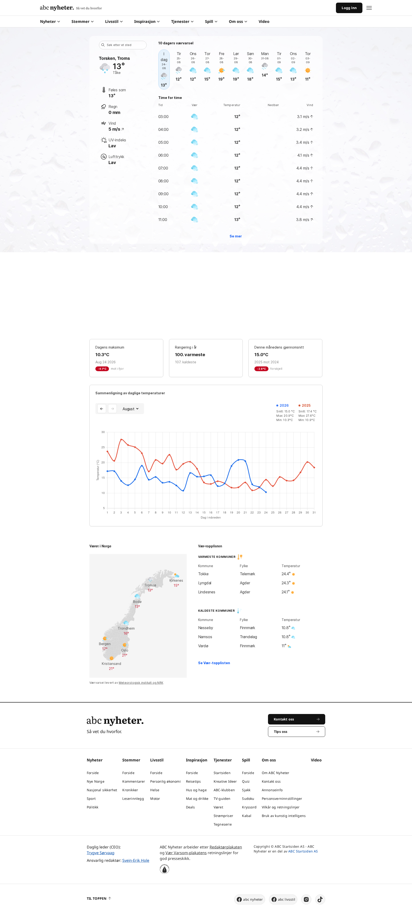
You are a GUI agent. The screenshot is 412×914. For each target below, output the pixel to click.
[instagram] (306, 899)
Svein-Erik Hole (135, 860)
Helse (154, 790)
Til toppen (96, 898)
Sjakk (246, 790)
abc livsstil (286, 899)
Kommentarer (133, 781)
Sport (91, 798)
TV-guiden (222, 798)
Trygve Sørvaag (100, 852)
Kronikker (130, 790)
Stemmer (80, 21)
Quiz (246, 781)
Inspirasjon (144, 21)
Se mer (236, 236)
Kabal (246, 815)
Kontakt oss (271, 781)
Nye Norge (95, 781)
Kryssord (249, 807)
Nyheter (48, 21)
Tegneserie (223, 824)
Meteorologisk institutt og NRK (141, 682)
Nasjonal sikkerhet (102, 790)
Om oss (236, 21)
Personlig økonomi (165, 781)
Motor (155, 798)
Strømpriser (223, 815)
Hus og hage (196, 790)
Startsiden (222, 772)
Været (218, 807)
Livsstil (111, 21)
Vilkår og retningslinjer (281, 807)
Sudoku (248, 798)
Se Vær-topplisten (214, 663)
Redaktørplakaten (226, 847)
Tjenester (180, 21)
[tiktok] (320, 899)
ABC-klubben (224, 790)
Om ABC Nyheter (275, 772)
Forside (93, 772)
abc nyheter (253, 899)
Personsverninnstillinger (282, 798)
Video (264, 21)
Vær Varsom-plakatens (186, 852)
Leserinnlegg (133, 798)
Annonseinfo (272, 790)
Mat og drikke (197, 798)
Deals (190, 807)
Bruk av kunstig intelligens (284, 815)
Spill (209, 21)
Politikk (92, 807)
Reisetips (193, 781)
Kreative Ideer (225, 781)
